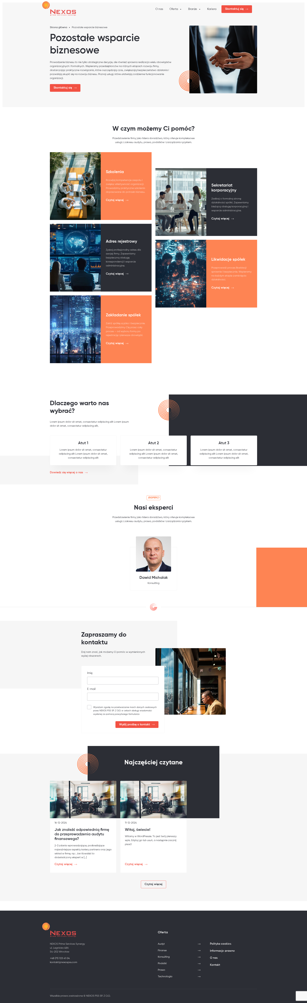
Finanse (162, 950)
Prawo (161, 970)
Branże (192, 9)
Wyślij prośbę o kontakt (134, 724)
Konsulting (164, 957)
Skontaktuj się (234, 9)
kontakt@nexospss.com (63, 962)
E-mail (91, 689)
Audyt (161, 944)
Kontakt (215, 965)
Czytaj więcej (115, 200)
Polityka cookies (220, 943)
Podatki (162, 963)
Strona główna (58, 27)
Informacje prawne (222, 950)
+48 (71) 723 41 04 (60, 958)
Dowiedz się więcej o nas (66, 472)
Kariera (211, 9)
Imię (90, 673)
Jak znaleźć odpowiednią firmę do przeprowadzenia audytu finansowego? (82, 834)
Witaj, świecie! (137, 830)
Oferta (173, 9)
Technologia (165, 976)
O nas (159, 9)
